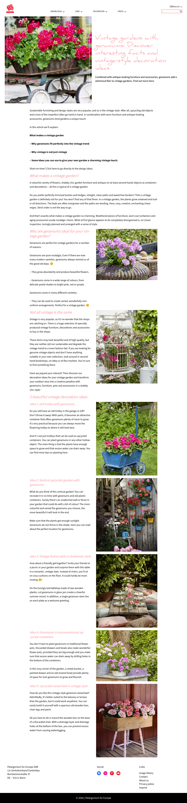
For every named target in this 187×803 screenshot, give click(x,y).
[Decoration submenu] (106, 11)
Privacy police (146, 784)
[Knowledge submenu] (64, 11)
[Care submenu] (82, 11)
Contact (143, 777)
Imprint (143, 788)
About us (144, 780)
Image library (146, 773)
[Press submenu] (125, 11)
